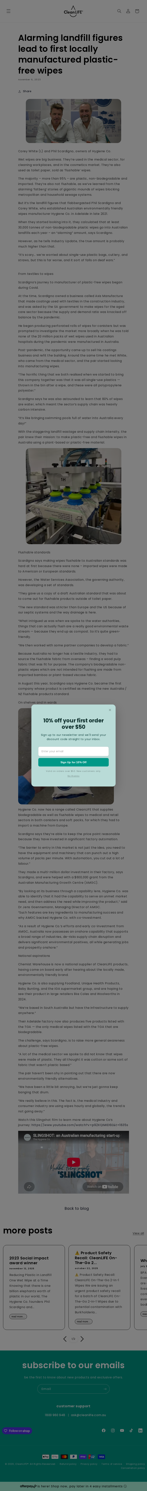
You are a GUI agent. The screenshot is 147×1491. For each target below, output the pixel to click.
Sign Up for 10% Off (73, 762)
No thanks (74, 775)
